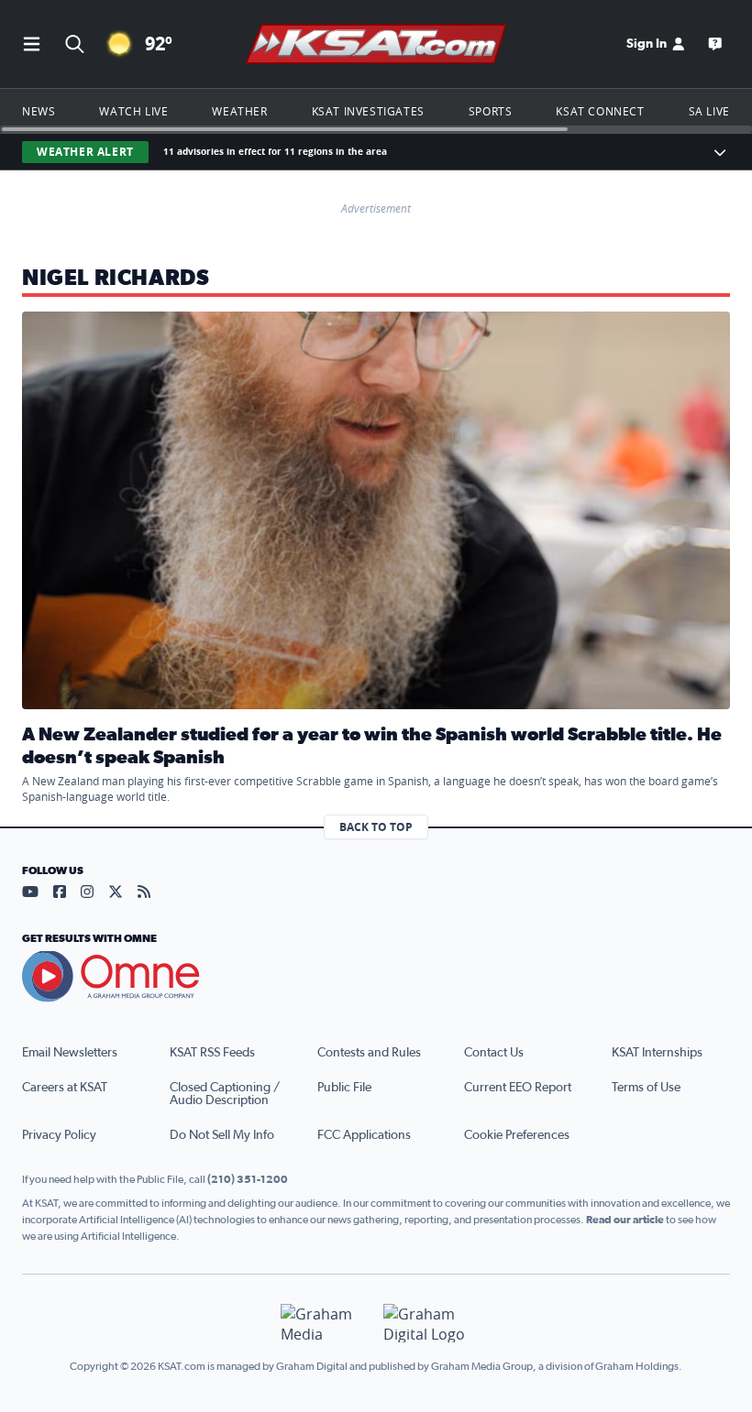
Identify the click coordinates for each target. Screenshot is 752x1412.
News (38, 111)
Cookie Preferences (517, 1135)
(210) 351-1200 (247, 1179)
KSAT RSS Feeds (212, 1052)
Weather (239, 111)
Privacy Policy (59, 1135)
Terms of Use (646, 1087)
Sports (491, 111)
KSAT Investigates (368, 111)
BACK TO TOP (376, 827)
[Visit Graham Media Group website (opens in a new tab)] (325, 1323)
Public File (344, 1087)
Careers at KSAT (64, 1087)
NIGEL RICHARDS (115, 279)
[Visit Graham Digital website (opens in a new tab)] (427, 1323)
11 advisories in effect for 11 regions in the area (275, 152)
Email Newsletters (69, 1052)
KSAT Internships (657, 1052)
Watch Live (133, 111)
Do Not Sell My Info (222, 1135)
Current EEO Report (517, 1087)
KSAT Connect (600, 111)
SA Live (709, 111)
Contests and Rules (369, 1052)
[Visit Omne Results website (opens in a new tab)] (376, 976)
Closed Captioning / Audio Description (225, 1094)
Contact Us (494, 1052)
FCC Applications (364, 1135)
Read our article (625, 1219)
